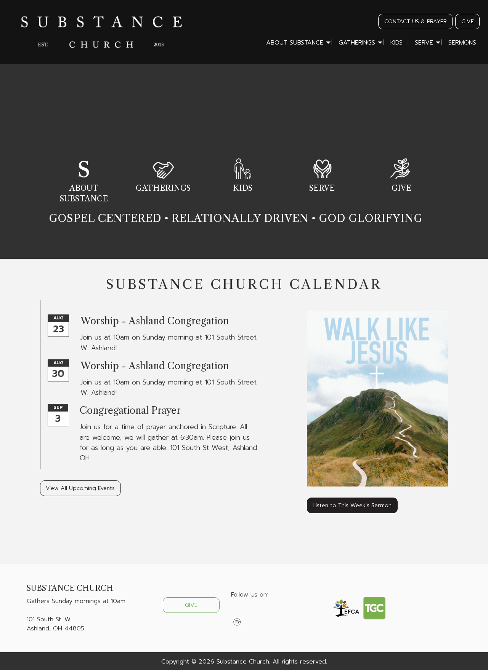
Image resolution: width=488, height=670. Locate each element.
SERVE (322, 188)
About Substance (294, 42)
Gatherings (357, 42)
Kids (396, 42)
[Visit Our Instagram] (261, 612)
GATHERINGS (163, 188)
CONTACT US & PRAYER (415, 21)
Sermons (462, 42)
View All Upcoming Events (80, 488)
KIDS (242, 188)
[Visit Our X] (249, 612)
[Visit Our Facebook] (237, 612)
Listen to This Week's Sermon (352, 505)
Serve (424, 42)
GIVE (467, 21)
